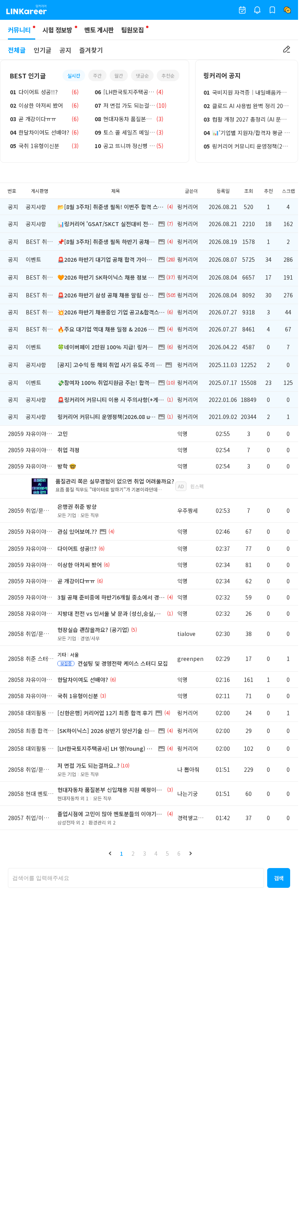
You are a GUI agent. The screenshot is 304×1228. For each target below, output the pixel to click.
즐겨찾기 (91, 50)
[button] (110, 853)
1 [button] (121, 853)
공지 (65, 50)
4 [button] (156, 853)
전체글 (17, 50)
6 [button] (178, 853)
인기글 (42, 50)
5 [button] (167, 853)
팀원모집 (132, 29)
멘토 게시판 (99, 29)
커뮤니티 (19, 29)
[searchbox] (136, 878)
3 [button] (144, 853)
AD (181, 486)
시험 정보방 (57, 29)
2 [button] (133, 853)
